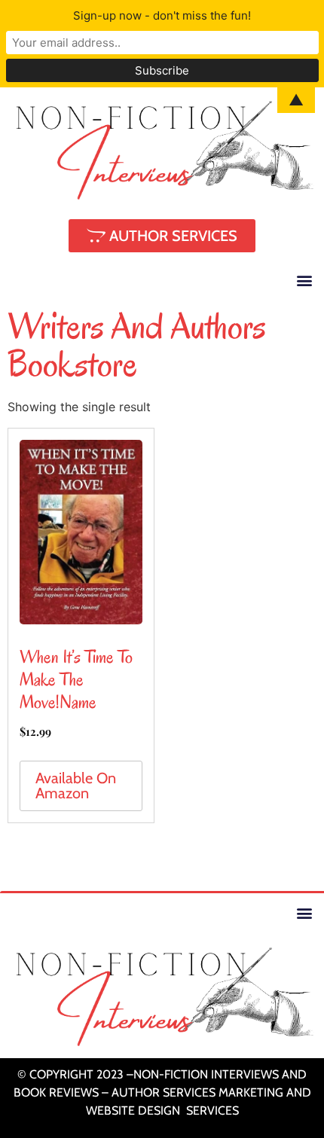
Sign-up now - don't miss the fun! (162, 15)
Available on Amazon (75, 785)
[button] (304, 279)
